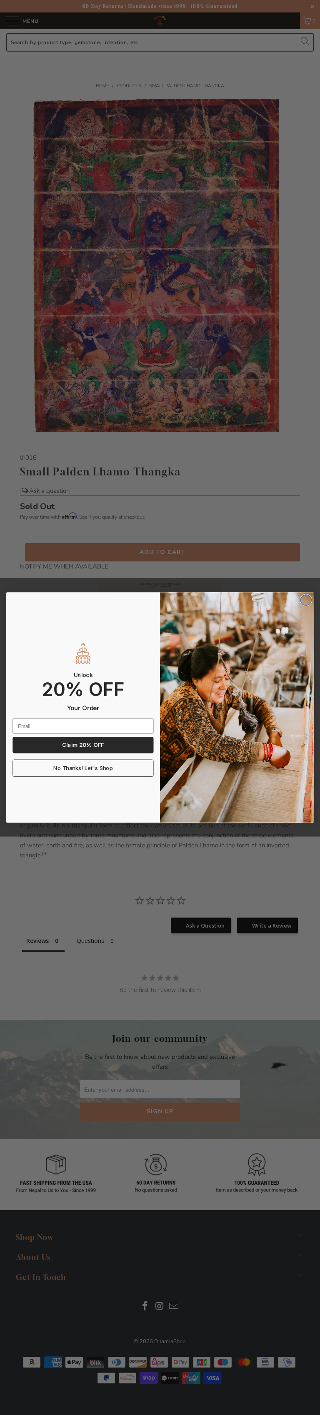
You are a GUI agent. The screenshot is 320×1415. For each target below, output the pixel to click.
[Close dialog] (305, 600)
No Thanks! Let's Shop (83, 768)
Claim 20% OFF (83, 745)
